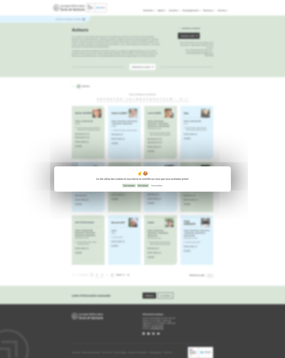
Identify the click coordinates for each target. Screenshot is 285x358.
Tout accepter (129, 185)
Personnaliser (156, 185)
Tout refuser (143, 185)
